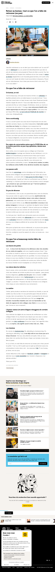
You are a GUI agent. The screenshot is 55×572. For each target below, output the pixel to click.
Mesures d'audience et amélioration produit (12, 558)
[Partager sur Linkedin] (16, 22)
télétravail (14, 70)
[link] (23, 16)
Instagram (44, 353)
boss (46, 220)
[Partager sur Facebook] (10, 22)
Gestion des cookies (29, 567)
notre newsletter (21, 356)
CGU (13, 567)
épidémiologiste (11, 153)
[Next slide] (53, 521)
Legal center (19, 567)
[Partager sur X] (13, 22)
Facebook (30, 353)
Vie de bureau (18, 8)
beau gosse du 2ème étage (34, 177)
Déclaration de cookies (20, 550)
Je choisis (16, 564)
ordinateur (42, 95)
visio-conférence (19, 321)
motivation (12, 220)
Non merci (6, 564)
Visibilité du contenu (8, 557)
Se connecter (46, 2)
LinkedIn (36, 353)
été (37, 348)
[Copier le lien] (7, 22)
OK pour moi (26, 564)
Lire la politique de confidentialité (9, 550)
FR (49, 560)
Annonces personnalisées (9, 556)
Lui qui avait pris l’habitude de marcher (32, 112)
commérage (17, 172)
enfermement (29, 277)
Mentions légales (6, 567)
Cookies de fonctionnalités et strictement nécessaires (14, 555)
